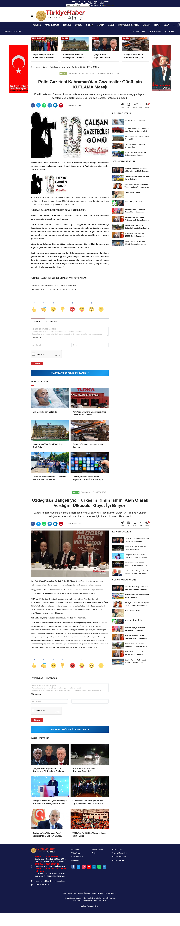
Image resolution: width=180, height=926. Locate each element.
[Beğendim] (34, 305)
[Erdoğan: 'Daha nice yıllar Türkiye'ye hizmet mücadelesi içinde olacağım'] (50, 786)
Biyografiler (75, 860)
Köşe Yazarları (77, 857)
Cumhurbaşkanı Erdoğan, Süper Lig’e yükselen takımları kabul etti (87, 802)
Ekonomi (89, 25)
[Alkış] (43, 305)
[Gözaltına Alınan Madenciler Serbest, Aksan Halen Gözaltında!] (50, 462)
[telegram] (50, 105)
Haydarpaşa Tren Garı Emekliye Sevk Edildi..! (47, 445)
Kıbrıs (157, 25)
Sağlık (111, 25)
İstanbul (67, 25)
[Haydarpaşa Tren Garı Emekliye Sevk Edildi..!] (50, 430)
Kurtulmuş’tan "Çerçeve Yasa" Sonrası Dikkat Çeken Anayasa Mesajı (47, 834)
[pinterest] (61, 105)
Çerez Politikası (97, 893)
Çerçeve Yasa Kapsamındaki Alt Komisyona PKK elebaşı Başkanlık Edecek (49, 770)
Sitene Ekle (71, 893)
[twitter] (38, 105)
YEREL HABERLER (52, 25)
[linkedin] (55, 105)
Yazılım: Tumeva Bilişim (89, 906)
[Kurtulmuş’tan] (50, 819)
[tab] (38, 322)
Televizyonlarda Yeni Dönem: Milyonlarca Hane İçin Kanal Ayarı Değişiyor (87, 478)
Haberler (38, 67)
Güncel (78, 25)
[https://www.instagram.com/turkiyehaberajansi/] (83, 867)
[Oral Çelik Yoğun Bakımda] (50, 398)
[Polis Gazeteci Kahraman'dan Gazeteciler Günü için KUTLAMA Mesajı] (70, 135)
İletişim (87, 893)
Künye (80, 893)
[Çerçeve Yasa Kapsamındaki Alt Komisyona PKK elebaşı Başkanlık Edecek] (50, 754)
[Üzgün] (101, 305)
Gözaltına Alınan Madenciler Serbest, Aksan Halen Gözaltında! (49, 478)
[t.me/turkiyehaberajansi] (104, 867)
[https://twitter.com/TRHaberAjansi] (78, 867)
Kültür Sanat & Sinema (128, 25)
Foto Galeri (156, 31)
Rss (64, 893)
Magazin (146, 25)
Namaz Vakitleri (118, 860)
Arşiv (94, 853)
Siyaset (100, 25)
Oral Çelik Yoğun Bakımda (45, 412)
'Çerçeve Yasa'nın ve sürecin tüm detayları (87, 445)
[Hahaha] (81, 305)
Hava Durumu (117, 849)
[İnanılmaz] (91, 305)
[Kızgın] (72, 305)
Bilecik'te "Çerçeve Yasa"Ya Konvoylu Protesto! (85, 769)
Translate (110, 5)
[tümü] (174, 25)
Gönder (37, 364)
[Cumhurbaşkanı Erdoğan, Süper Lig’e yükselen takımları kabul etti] (89, 786)
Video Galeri (139, 31)
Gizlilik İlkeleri (110, 893)
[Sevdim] (53, 305)
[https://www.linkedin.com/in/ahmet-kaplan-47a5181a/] (94, 867)
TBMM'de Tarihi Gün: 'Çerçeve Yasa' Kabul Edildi (89, 834)
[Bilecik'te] (89, 754)
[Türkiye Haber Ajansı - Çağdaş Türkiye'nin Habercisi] (60, 16)
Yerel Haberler (97, 849)
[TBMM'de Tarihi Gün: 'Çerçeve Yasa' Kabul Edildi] (89, 819)
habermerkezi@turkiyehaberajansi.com (50, 881)
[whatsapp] (44, 105)
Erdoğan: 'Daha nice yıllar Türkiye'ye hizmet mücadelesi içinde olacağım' (50, 802)
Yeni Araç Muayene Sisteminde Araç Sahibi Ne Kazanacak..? (89, 413)
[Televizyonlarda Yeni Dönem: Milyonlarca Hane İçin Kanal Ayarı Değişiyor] (89, 462)
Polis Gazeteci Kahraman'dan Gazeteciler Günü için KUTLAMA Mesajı (75, 67)
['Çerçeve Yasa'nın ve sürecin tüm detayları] (89, 430)
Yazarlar (170, 31)
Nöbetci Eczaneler (119, 857)
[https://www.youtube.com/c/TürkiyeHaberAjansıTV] (89, 867)
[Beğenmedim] (62, 305)
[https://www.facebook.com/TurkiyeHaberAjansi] (73, 867)
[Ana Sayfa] (32, 67)
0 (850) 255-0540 (42, 885)
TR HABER (37, 25)
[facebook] (33, 105)
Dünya (166, 25)
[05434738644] (99, 867)
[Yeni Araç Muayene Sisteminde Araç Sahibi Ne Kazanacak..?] (89, 398)
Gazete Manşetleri (119, 853)
